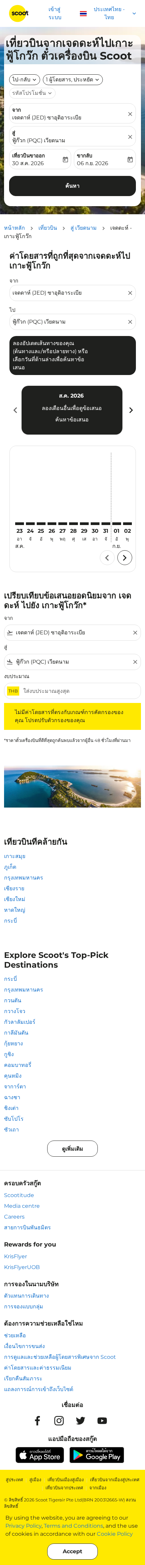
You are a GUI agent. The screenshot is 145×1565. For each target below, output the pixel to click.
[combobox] (69, 293)
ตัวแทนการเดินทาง (26, 1296)
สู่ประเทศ (14, 1479)
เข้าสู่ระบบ (55, 13)
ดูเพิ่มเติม (72, 1149)
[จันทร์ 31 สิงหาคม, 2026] (106, 523)
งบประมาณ (16, 676)
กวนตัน (12, 1000)
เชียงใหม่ (14, 899)
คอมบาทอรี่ (17, 1065)
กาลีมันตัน (16, 1033)
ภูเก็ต (10, 867)
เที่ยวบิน (47, 228)
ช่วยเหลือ (15, 1335)
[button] (73, 79)
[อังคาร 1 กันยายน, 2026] (116, 523)
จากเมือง (97, 1487)
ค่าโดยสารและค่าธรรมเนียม (37, 1368)
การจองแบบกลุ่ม (23, 1306)
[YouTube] (102, 1421)
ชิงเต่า (11, 1108)
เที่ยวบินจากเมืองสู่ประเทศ (114, 1479)
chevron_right (130, 410)
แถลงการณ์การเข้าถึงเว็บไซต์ (38, 1389)
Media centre (22, 1206)
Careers (14, 1217)
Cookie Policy (115, 1534)
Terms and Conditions (73, 1526)
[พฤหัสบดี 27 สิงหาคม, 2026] (62, 523)
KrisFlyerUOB (22, 1267)
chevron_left (14, 410)
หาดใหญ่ (14, 910)
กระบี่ (10, 921)
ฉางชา (12, 1097)
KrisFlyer (15, 1256)
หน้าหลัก (14, 228)
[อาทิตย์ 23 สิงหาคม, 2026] (19, 523)
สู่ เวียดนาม (83, 228)
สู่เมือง (35, 1479)
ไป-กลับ (21, 79)
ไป (12, 310)
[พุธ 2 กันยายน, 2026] (127, 523)
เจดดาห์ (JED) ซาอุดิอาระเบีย (46, 117)
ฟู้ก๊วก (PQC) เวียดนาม (38, 140)
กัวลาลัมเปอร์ (19, 1022)
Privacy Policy (23, 1526)
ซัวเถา (11, 1129)
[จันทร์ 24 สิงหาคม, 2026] (30, 523)
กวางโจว (14, 1011)
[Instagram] (59, 1421)
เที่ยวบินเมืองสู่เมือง (66, 1479)
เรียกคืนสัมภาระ (23, 1378)
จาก (16, 110)
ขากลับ (84, 155)
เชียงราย (14, 888)
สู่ (13, 132)
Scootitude (19, 1195)
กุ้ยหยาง (13, 1043)
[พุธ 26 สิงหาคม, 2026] (52, 523)
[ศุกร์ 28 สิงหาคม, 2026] (73, 523)
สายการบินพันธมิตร (27, 1227)
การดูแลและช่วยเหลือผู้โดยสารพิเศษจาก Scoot (60, 1357)
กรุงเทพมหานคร (23, 877)
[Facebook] (37, 1421)
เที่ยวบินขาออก (28, 155)
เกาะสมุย (14, 856)
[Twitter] (80, 1421)
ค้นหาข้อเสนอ (72, 419)
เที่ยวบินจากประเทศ (64, 1487)
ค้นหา (72, 186)
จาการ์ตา (15, 1086)
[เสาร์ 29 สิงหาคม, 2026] (84, 523)
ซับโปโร (14, 1119)
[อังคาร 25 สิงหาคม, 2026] (41, 523)
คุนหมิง (13, 1076)
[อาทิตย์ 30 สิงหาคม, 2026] (95, 523)
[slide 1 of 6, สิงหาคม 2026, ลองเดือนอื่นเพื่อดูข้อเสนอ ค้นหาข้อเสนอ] (72, 410)
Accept (72, 1551)
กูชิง (9, 1054)
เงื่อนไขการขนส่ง (24, 1346)
